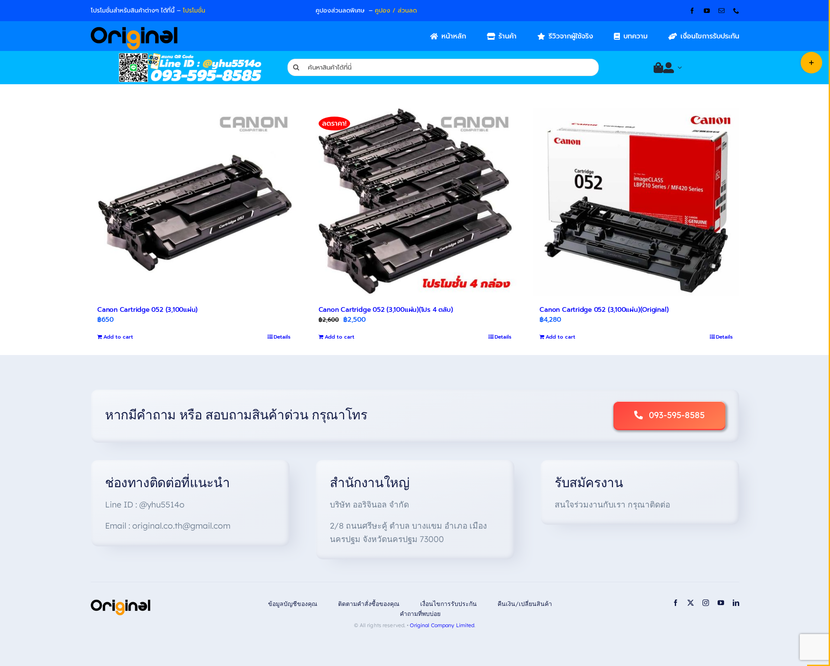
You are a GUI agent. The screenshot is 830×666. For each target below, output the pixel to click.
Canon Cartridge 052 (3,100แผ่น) (147, 309)
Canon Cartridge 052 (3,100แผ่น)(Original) (604, 309)
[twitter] (690, 602)
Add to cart (118, 337)
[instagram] (705, 602)
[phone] (736, 11)
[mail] (721, 11)
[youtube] (707, 11)
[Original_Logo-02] (134, 30)
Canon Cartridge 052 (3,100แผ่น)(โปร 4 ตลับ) (386, 309)
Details (282, 337)
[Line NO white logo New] (190, 56)
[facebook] (692, 11)
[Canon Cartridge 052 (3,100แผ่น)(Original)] (636, 202)
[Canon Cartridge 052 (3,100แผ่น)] (194, 202)
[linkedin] (736, 602)
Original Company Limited (442, 625)
